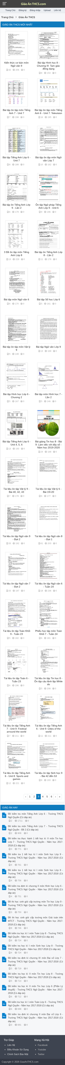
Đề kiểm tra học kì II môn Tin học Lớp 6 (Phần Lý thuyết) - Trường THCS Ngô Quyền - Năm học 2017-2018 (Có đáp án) (35, 989)
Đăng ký (23, 10)
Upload (47, 10)
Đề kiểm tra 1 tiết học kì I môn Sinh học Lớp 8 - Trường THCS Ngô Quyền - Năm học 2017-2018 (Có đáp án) (35, 873)
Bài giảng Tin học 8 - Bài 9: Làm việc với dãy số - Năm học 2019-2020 (48, 444)
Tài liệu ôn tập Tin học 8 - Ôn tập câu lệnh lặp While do (48, 681)
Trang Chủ (10, 10)
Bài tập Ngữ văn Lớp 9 (48, 347)
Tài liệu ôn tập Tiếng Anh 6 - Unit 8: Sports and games (16, 776)
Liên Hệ (11, 1045)
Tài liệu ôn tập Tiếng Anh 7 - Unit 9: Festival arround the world (16, 728)
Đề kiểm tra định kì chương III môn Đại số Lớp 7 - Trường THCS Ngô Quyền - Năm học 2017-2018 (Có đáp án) (35, 961)
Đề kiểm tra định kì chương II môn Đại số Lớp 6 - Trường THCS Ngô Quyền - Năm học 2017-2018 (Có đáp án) (35, 1017)
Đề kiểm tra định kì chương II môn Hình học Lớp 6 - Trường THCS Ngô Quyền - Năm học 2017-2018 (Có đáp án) (35, 889)
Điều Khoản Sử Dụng (18, 1049)
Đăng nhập (35, 10)
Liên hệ (57, 10)
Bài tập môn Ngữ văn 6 (16, 299)
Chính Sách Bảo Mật (17, 1054)
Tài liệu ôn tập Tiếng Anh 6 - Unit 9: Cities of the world (48, 728)
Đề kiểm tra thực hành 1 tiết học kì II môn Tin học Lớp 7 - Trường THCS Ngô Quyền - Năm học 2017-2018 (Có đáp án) (35, 842)
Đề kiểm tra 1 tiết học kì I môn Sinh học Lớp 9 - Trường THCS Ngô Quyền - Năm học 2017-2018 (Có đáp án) (35, 858)
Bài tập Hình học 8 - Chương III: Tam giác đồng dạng (48, 65)
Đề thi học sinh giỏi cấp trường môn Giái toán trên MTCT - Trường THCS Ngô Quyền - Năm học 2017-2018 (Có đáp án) (35, 921)
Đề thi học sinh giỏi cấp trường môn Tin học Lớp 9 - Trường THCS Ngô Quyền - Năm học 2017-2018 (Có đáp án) (35, 905)
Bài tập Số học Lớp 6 (48, 299)
